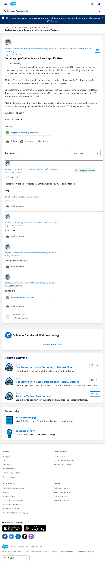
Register (71, 18)
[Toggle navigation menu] (99, 11)
